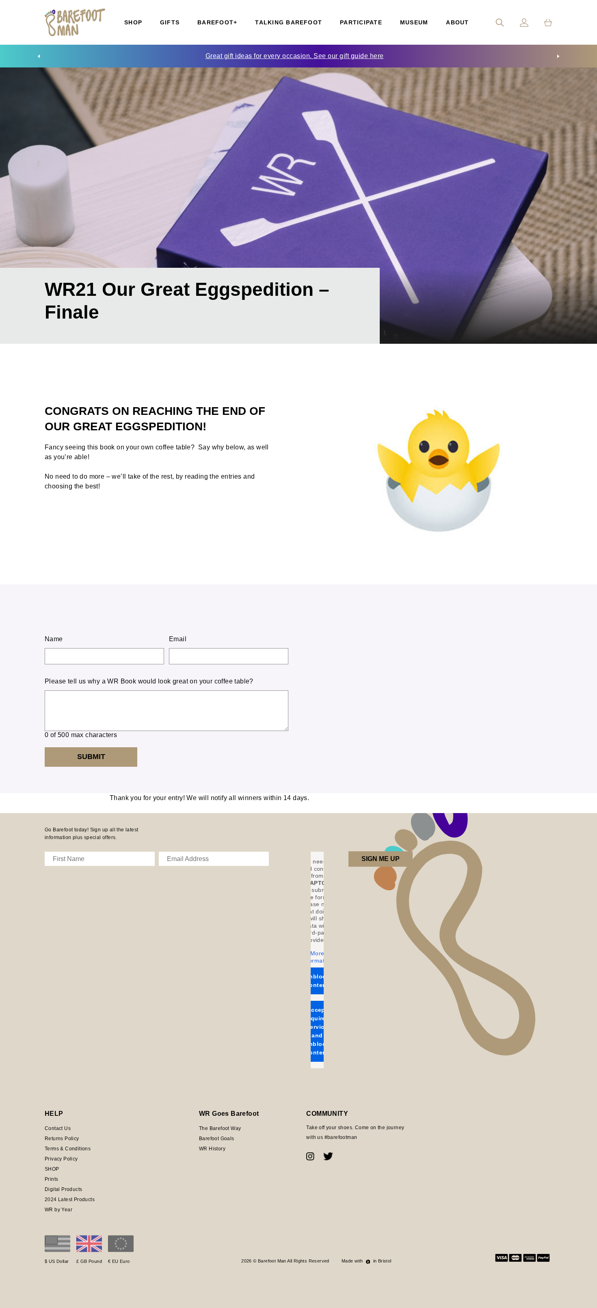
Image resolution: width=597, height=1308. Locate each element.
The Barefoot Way (220, 1128)
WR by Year (58, 1210)
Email (177, 639)
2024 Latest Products (70, 1199)
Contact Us (58, 1128)
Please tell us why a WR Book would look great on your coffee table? (149, 681)
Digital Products (63, 1189)
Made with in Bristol (367, 1260)
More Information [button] (317, 957)
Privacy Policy (61, 1159)
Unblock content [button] (317, 980)
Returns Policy (62, 1138)
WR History (212, 1149)
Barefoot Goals (216, 1138)
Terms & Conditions (68, 1149)
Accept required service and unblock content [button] (317, 1031)
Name (54, 639)
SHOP (52, 1169)
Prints (51, 1179)
